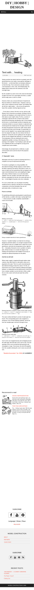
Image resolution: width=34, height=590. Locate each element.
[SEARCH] (32, 12)
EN (14, 524)
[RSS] (23, 557)
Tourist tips (28, 75)
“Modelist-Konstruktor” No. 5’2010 (12, 353)
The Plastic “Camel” (9, 576)
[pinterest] (19, 557)
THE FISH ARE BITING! (19, 406)
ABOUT (6, 537)
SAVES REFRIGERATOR (20, 396)
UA (17, 524)
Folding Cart (7, 578)
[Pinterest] (22, 515)
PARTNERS (7, 539)
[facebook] (10, 557)
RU (19, 524)
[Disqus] (17, 440)
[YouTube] (17, 515)
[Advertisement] (17, 31)
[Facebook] (11, 515)
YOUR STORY (7, 542)
